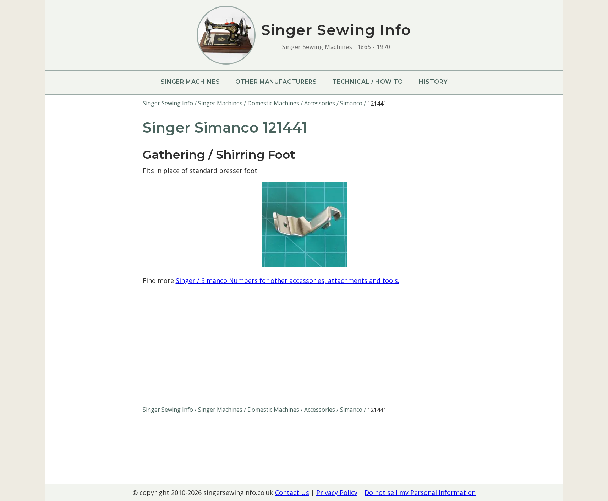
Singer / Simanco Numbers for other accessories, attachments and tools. (287, 280)
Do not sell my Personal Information (420, 492)
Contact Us (292, 492)
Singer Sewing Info (168, 103)
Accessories (319, 103)
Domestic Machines (273, 103)
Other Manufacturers (276, 81)
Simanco (351, 103)
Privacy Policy (336, 492)
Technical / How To (367, 81)
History (433, 81)
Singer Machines (190, 81)
